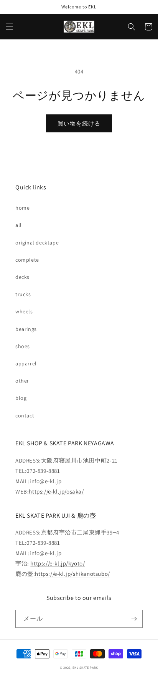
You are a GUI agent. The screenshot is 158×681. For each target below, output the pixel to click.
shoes (22, 346)
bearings (26, 329)
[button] (9, 26)
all (18, 225)
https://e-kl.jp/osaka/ (56, 491)
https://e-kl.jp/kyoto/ (57, 563)
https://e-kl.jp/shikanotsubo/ (72, 573)
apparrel (26, 363)
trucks (23, 294)
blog (20, 397)
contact (24, 415)
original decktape (37, 242)
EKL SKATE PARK (85, 667)
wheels (24, 311)
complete (27, 259)
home (22, 207)
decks (22, 277)
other (22, 380)
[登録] (133, 619)
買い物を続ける (79, 123)
